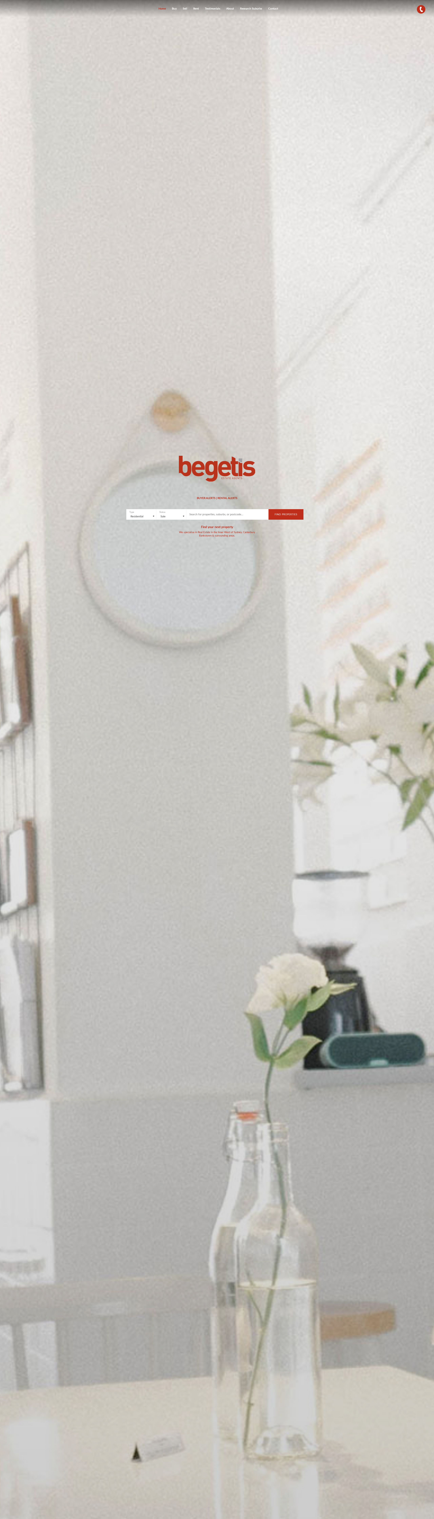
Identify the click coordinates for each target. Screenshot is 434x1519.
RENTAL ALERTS (227, 497)
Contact (273, 8)
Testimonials (212, 8)
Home (162, 8)
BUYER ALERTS (206, 497)
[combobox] (141, 516)
